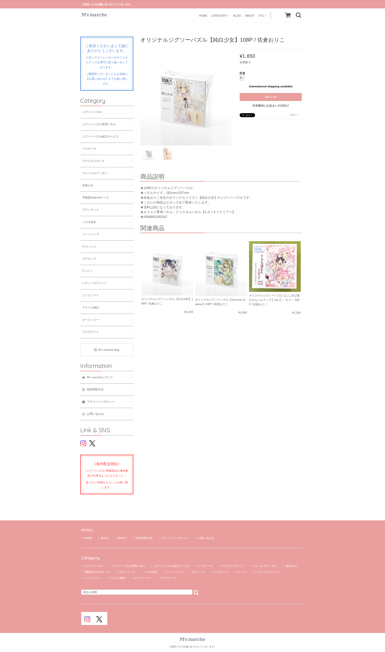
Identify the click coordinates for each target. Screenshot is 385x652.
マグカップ (89, 258)
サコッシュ (89, 246)
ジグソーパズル (92, 112)
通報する (294, 115)
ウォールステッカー (94, 173)
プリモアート (90, 332)
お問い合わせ (206, 538)
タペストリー (90, 319)
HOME (203, 15)
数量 (242, 73)
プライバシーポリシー (175, 538)
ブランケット (90, 209)
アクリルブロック (93, 160)
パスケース (89, 148)
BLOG (237, 15)
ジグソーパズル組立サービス (100, 136)
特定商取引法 (144, 538)
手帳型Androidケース (95, 197)
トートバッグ (90, 234)
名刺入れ (87, 185)
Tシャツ (87, 270)
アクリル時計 (90, 307)
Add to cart (271, 97)
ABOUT (250, 15)
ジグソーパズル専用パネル (99, 124)
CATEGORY (219, 15)
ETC (261, 15)
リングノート (90, 295)
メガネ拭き (89, 222)
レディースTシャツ (94, 283)
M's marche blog (108, 349)
